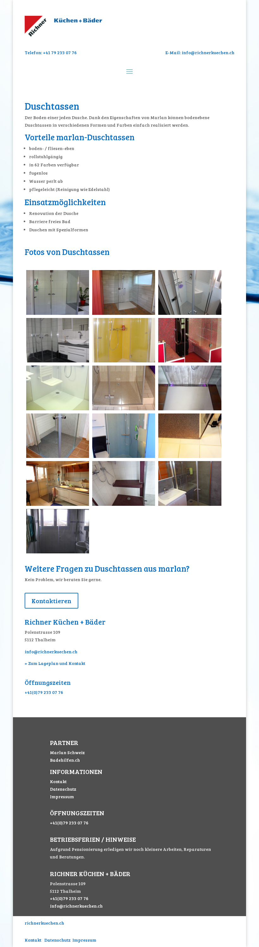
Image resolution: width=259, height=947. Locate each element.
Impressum (62, 797)
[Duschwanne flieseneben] (189, 456)
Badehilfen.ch (65, 760)
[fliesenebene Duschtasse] (123, 409)
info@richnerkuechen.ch (51, 652)
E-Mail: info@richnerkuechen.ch (200, 52)
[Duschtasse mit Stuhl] (57, 409)
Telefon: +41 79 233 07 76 (51, 52)
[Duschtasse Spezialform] (57, 313)
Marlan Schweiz (67, 752)
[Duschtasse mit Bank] (189, 361)
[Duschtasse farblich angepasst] (57, 361)
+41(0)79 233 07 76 (44, 692)
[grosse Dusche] (57, 552)
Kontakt (58, 781)
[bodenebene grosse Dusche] (123, 361)
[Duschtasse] (189, 313)
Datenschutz (63, 789)
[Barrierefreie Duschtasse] (57, 456)
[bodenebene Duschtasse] (123, 313)
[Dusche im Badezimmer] (57, 504)
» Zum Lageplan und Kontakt (55, 663)
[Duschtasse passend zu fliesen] (189, 504)
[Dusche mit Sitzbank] (123, 504)
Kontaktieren (51, 600)
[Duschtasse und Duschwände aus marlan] (123, 456)
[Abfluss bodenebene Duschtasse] (189, 409)
